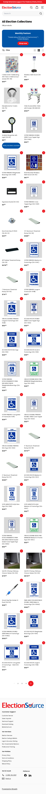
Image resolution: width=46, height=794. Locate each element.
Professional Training (8, 747)
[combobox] (23, 13)
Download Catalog (7, 724)
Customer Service (7, 716)
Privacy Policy (6, 755)
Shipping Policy (7, 761)
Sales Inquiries (6, 718)
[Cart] (37, 7)
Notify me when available (11, 145)
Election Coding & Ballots (9, 738)
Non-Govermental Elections (10, 744)
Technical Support (7, 721)
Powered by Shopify (9, 789)
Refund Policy (6, 764)
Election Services (7, 735)
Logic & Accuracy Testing (9, 741)
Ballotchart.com (7, 727)
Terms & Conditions (8, 758)
